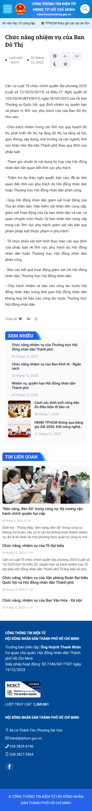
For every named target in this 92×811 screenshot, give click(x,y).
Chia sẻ (11, 319)
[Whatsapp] (36, 319)
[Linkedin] (28, 319)
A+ (77, 56)
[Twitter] (20, 319)
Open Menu (7, 9)
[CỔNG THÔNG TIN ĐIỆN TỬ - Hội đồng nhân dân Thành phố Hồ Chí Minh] (20, 9)
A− (66, 56)
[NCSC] (46, 689)
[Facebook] (9, 766)
